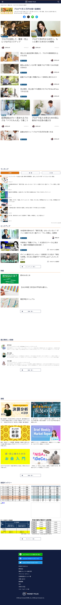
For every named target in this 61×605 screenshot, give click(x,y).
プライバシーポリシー (24, 574)
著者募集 (21, 581)
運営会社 (21, 569)
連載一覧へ (30, 475)
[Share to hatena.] (36, 17)
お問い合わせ (22, 579)
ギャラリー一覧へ (30, 539)
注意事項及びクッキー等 (25, 576)
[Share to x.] (28, 17)
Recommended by (54, 222)
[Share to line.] (32, 17)
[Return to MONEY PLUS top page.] (30, 1)
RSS (20, 584)
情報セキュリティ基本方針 (25, 571)
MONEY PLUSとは (23, 566)
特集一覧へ (30, 311)
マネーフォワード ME (24, 589)
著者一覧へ (30, 370)
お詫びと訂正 (22, 586)
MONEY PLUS (3, 5)
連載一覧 (10, 5)
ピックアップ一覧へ (31, 266)
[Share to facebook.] (24, 17)
